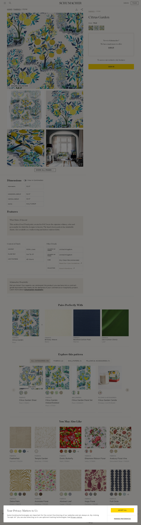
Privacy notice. (76, 517)
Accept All (122, 510)
